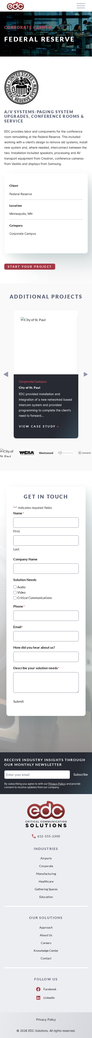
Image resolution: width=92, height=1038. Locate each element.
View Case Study (37, 426)
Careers (46, 943)
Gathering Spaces (46, 889)
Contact (46, 958)
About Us (46, 935)
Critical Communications (34, 598)
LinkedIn (49, 997)
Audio (21, 587)
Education (46, 897)
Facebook (49, 989)
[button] (86, 374)
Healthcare (46, 881)
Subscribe (80, 774)
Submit (18, 701)
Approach (46, 927)
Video (21, 592)
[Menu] (81, 5)
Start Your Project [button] (30, 266)
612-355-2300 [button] (48, 836)
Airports (46, 858)
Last (16, 549)
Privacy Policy (57, 783)
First (16, 531)
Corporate (46, 866)
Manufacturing (46, 873)
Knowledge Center (46, 950)
